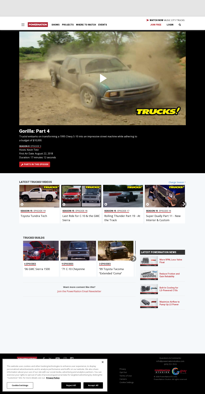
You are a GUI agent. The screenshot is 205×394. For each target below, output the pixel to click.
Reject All (71, 385)
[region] (54, 375)
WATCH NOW (167, 20)
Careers (123, 379)
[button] (23, 25)
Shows (55, 25)
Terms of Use (126, 375)
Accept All (93, 385)
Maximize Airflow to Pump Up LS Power (170, 303)
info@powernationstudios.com (170, 361)
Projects (68, 25)
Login (170, 25)
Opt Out (123, 372)
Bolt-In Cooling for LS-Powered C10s (169, 289)
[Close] (102, 362)
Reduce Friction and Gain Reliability (170, 275)
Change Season (176, 182)
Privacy (123, 369)
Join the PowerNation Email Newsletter (79, 291)
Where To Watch (86, 25)
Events (102, 25)
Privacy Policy (53, 377)
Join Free (155, 25)
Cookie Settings (20, 385)
